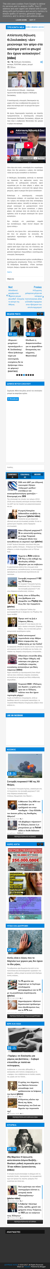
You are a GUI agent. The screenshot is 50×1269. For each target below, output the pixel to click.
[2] (19, 375)
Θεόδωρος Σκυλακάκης (22, 62)
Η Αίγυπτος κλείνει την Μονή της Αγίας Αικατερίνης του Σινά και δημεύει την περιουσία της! (23, 1105)
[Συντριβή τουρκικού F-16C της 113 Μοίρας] (25, 766)
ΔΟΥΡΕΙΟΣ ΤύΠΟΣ (11, 1265)
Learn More (21, 20)
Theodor (27, 1267)
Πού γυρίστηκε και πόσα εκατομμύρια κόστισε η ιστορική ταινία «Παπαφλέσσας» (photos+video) (24, 1192)
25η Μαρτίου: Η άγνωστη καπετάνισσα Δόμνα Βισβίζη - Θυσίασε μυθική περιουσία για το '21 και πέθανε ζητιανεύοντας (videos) (24, 1163)
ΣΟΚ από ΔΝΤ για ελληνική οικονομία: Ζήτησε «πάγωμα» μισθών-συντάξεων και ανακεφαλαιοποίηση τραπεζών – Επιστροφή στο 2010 (25, 489)
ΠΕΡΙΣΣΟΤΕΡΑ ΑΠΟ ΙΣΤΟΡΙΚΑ (25, 1222)
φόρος (24, 64)
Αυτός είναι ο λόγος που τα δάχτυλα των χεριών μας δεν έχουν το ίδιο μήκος (25, 961)
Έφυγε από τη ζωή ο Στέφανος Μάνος (27, 620)
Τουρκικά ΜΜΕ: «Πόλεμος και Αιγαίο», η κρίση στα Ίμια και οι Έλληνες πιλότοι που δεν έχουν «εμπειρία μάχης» (24, 689)
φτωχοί (30, 64)
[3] (22, 375)
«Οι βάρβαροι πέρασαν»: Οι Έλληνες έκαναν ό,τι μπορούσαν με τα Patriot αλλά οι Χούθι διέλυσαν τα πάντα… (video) (24, 827)
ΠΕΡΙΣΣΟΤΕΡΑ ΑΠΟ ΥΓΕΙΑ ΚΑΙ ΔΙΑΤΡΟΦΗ (25, 1016)
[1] (17, 375)
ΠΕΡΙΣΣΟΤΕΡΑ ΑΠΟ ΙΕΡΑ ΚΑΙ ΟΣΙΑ (25, 1117)
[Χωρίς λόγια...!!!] (25, 859)
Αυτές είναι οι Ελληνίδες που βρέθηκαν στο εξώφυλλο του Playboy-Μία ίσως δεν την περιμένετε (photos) (24, 601)
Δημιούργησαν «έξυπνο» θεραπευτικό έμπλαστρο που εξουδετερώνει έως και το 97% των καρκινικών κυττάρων (24, 1007)
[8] (33, 375)
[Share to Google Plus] (21, 320)
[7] (31, 375)
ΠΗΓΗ (9, 272)
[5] (26, 375)
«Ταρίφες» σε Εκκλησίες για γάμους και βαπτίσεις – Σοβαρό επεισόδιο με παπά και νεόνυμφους (23, 1060)
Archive (37, 474)
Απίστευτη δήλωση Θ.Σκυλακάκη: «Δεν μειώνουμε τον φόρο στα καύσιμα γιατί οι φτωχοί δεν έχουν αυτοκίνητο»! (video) (25, 46)
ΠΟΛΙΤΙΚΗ (17, 64)
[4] (24, 375)
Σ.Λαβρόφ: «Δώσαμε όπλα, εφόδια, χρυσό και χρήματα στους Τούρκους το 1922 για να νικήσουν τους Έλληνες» (24, 1209)
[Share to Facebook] (15, 320)
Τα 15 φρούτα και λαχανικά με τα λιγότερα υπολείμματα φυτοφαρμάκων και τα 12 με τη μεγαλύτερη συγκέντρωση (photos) (24, 988)
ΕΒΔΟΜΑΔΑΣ (25, 475)
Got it (32, 20)
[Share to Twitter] (18, 320)
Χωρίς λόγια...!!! (16, 865)
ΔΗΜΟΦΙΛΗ (12, 475)
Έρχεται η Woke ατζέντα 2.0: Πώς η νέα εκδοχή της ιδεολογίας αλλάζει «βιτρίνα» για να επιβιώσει (30, 560)
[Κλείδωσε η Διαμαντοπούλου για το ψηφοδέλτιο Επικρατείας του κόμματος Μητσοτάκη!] (34, 327)
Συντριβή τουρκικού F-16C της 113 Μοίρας (29, 579)
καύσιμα (10, 64)
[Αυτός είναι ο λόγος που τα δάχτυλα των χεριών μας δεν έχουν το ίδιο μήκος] (25, 942)
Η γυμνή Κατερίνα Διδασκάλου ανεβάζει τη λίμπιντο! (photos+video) (29, 513)
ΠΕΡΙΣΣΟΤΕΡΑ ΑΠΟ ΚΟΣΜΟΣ (25, 837)
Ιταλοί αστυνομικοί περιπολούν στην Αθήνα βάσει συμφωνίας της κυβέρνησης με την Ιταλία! (30, 639)
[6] (28, 375)
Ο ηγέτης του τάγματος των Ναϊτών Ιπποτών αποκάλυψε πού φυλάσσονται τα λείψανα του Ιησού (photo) (24, 1088)
